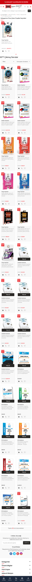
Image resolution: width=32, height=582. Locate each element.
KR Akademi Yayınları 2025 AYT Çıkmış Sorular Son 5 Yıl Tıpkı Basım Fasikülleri (23, 372)
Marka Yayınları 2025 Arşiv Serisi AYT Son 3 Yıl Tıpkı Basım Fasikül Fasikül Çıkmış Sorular (24, 88)
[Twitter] (14, 553)
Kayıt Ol (26, 542)
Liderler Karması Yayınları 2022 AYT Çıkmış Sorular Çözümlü (24, 301)
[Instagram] (21, 553)
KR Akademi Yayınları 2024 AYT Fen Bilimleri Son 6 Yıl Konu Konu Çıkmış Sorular (23, 408)
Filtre (4, 61)
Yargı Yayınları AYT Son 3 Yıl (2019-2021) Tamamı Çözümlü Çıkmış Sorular (24, 230)
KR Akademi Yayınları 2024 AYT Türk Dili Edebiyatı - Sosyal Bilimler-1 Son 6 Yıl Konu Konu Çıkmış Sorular (23, 443)
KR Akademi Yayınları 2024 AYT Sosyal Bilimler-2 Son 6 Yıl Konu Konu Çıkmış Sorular (8, 479)
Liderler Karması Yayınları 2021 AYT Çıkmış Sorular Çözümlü (8, 301)
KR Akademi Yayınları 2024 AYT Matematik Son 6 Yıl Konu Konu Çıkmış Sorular (8, 443)
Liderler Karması (22, 262)
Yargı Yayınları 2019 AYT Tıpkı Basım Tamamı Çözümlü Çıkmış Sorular (7, 265)
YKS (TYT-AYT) (12, 14)
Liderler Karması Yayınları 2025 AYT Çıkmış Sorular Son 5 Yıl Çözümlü (8, 372)
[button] (4, 579)
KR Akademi (21, 369)
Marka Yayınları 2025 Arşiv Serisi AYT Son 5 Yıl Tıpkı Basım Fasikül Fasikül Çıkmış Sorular (8, 124)
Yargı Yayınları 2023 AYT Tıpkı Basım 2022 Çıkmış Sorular (7, 159)
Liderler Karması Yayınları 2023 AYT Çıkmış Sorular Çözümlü (8, 336)
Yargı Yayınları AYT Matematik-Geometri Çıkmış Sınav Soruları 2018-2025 (7, 42)
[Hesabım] (28, 6)
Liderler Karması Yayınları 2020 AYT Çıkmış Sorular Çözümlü (24, 265)
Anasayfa (4, 14)
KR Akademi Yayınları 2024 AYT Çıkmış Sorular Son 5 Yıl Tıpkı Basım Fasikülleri (23, 479)
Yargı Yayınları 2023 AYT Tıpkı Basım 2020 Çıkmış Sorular (7, 194)
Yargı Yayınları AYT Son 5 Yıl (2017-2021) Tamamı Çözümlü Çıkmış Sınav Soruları (8, 230)
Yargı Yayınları (5, 40)
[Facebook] (11, 553)
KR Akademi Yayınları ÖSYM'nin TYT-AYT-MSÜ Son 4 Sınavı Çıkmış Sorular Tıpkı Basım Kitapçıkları (7, 514)
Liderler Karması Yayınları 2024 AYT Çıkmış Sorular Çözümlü (24, 336)
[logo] (14, 6)
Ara (29, 10)
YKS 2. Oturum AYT (21, 14)
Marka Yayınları (21, 85)
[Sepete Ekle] (3, 51)
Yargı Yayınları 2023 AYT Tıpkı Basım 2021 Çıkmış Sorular (23, 159)
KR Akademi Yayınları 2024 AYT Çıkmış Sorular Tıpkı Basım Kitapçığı (7, 407)
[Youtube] (17, 553)
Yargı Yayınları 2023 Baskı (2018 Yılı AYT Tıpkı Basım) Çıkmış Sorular (24, 194)
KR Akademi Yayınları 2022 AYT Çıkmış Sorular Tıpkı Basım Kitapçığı (23, 514)
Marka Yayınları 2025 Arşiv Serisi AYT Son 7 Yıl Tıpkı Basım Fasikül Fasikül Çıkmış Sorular (24, 124)
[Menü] (3, 6)
